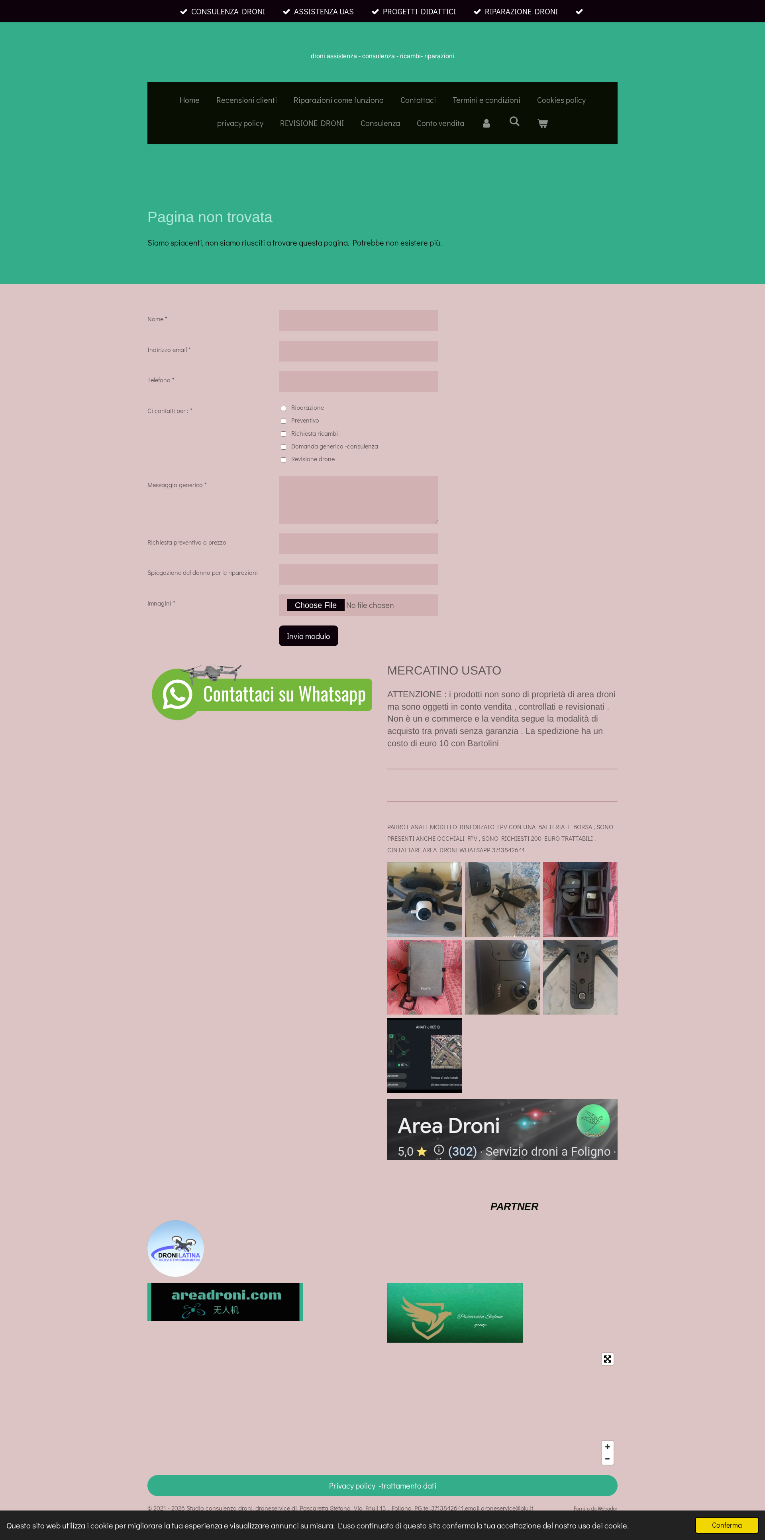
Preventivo (305, 420)
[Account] (486, 122)
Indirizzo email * (169, 349)
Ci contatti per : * (169, 410)
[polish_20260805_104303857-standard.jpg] (424, 1055)
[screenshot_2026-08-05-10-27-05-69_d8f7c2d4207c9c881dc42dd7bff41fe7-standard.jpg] (580, 977)
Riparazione (307, 407)
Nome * (157, 319)
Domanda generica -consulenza (334, 446)
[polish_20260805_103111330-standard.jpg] (424, 977)
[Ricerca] (514, 120)
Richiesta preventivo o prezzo (186, 542)
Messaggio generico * (177, 484)
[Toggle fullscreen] (608, 1359)
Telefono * (161, 380)
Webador (608, 1508)
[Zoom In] (608, 1447)
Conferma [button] (727, 1525)
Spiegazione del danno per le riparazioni (202, 572)
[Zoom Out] (608, 1459)
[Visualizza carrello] (542, 122)
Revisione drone (313, 458)
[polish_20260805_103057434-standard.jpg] (580, 899)
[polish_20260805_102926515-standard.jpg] (424, 899)
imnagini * (161, 603)
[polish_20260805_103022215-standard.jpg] (502, 899)
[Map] (382, 1409)
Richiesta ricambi (314, 433)
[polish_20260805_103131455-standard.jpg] (502, 977)
